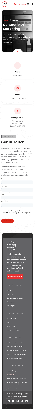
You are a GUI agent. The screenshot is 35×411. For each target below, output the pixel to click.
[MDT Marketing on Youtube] (13, 401)
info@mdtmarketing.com (17, 98)
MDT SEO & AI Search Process (17, 350)
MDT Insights (11, 306)
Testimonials (11, 326)
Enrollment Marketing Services (17, 382)
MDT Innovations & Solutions (16, 354)
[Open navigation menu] (28, 4)
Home (5, 20)
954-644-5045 (21, 4)
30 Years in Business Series (16, 343)
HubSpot (9, 322)
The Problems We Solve (15, 298)
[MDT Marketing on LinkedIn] (26, 401)
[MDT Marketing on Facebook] (8, 401)
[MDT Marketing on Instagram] (17, 401)
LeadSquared (11, 318)
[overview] (17, 51)
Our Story (10, 294)
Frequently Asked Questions (16, 379)
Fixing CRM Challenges (14, 358)
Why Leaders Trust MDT (14, 330)
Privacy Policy (11, 371)
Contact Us (10, 375)
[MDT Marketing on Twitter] (22, 401)
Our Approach (11, 302)
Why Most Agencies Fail (15, 347)
